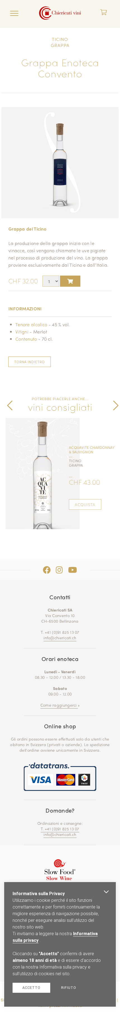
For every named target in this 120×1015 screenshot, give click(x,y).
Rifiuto (68, 988)
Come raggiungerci (59, 705)
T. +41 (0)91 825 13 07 (60, 828)
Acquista (85, 504)
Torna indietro (29, 361)
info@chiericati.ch (60, 637)
